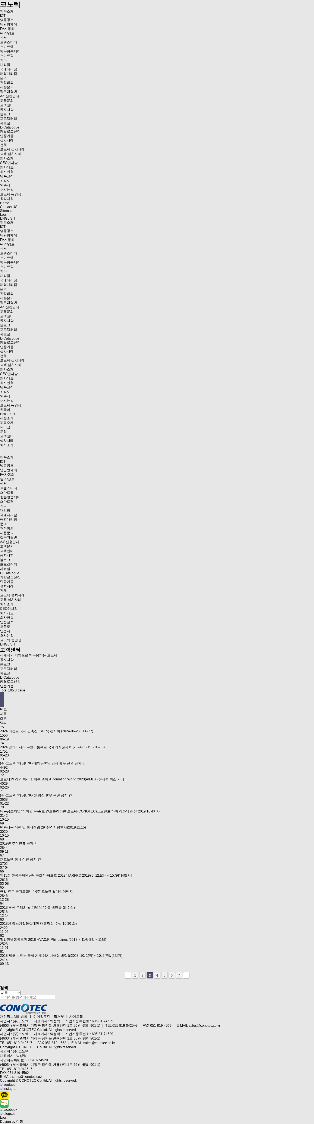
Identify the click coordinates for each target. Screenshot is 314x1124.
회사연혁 (7, 172)
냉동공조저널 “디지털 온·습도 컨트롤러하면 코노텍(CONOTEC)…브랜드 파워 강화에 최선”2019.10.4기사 (80, 811)
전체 (3, 145)
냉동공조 (7, 20)
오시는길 (7, 190)
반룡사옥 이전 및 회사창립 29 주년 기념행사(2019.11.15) (43, 827)
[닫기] (0, 1001)
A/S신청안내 (9, 96)
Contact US (9, 207)
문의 (3, 78)
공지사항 (7, 109)
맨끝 (186, 975)
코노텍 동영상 (10, 194)
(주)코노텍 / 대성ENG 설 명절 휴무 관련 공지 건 (36, 795)
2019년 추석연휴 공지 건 (19, 843)
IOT (3, 16)
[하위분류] (11, 510)
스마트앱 (7, 47)
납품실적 (7, 176)
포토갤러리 (8, 118)
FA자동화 (7, 29)
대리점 (5, 64)
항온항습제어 (10, 51)
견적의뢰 (7, 82)
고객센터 (7, 105)
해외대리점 (8, 73)
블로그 (5, 114)
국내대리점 (8, 69)
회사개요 (7, 167)
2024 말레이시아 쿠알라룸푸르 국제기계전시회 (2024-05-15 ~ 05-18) (52, 747)
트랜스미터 (8, 42)
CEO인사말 (9, 163)
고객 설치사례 (10, 154)
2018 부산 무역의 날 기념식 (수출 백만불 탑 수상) (37, 907)
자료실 (5, 123)
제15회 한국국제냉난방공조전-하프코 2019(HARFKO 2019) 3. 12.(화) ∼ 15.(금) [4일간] (66, 875)
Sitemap (6, 211)
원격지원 (7, 199)
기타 (3, 60)
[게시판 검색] (2, 696)
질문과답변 (8, 91)
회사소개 (7, 158)
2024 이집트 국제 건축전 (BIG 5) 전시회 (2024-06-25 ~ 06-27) (46, 731)
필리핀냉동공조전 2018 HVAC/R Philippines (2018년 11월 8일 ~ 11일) (53, 939)
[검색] (56, 997)
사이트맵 (76, 1016)
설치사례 (7, 140)
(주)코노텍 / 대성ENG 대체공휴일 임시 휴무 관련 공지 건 (43, 763)
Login (4, 214)
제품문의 (7, 87)
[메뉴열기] (0, 449)
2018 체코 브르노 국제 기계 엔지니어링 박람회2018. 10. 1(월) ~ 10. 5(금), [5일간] (61, 955)
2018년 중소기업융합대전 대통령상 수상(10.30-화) (38, 923)
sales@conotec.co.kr (99, 1043)
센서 (3, 38)
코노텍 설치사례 (12, 149)
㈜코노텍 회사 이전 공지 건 (20, 859)
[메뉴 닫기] (0, 453)
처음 (128, 975)
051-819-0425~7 (19, 1043)
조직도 (5, 181)
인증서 (5, 185)
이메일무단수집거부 (48, 1016)
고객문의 (7, 100)
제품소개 (7, 11)
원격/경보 (7, 33)
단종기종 (7, 136)
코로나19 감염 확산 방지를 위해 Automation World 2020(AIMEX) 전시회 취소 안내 (62, 779)
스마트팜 (7, 56)
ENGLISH (7, 218)
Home (4, 203)
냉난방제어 (8, 24)
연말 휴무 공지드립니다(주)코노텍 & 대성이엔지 (36, 891)
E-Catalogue (9, 127)
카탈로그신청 (10, 131)
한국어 (5, 410)
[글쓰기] (2, 703)
